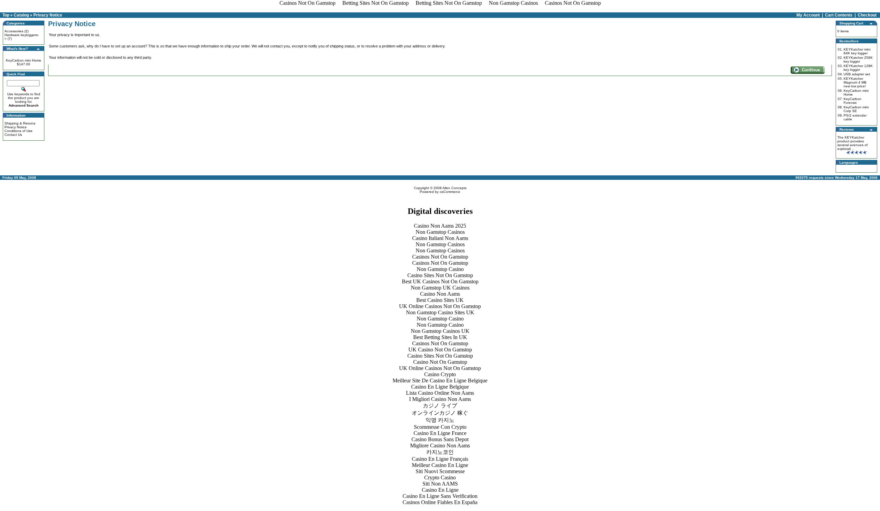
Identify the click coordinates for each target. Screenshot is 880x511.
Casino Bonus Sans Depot (440, 439)
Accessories (13, 31)
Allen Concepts (454, 188)
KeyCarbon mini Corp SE (856, 109)
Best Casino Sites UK (440, 300)
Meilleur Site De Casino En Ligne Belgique (440, 380)
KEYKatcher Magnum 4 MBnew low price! (855, 82)
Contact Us (13, 135)
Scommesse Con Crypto (440, 427)
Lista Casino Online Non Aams (440, 393)
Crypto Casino (440, 477)
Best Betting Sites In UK (440, 337)
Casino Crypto (440, 374)
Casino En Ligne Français (440, 459)
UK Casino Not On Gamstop (440, 349)
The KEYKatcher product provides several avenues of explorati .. (852, 143)
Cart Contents (838, 15)
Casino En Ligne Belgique (440, 387)
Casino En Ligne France (440, 433)
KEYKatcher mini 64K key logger (857, 51)
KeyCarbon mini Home (23, 60)
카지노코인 (440, 452)
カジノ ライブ (440, 406)
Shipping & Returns (19, 123)
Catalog (21, 15)
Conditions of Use (18, 131)
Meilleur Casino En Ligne (440, 465)
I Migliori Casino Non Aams (440, 399)
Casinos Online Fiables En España (440, 502)
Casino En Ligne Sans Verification (440, 496)
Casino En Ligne (440, 490)
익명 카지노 (440, 420)
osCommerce (450, 192)
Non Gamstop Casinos (440, 232)
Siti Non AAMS (440, 484)
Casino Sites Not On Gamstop (440, 275)
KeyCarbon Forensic (852, 101)
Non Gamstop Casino (440, 269)
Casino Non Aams (440, 294)
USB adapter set (857, 74)
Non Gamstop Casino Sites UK (440, 312)
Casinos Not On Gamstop (440, 257)
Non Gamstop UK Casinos (440, 288)
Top (5, 15)
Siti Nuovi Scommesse (440, 471)
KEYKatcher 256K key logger (858, 59)
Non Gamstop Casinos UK (440, 331)
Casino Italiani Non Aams (440, 238)
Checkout (867, 15)
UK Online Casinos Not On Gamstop (440, 306)
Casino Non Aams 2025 (440, 226)
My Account (808, 15)
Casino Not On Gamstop (440, 362)
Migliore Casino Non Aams (440, 445)
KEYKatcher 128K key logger (858, 68)
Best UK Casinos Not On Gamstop (440, 281)
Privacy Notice (47, 15)
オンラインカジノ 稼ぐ (440, 413)
